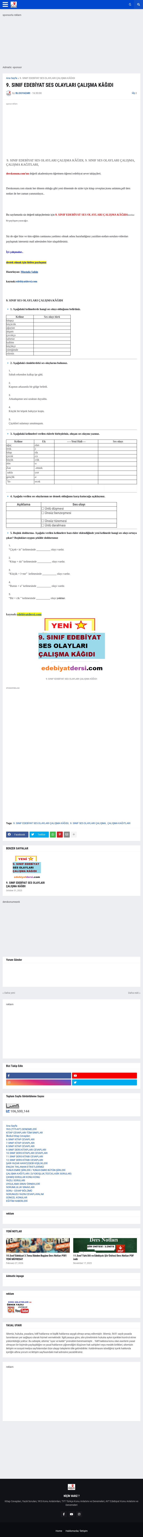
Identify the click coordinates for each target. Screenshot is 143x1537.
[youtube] (104, 1076)
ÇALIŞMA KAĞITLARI (118, 823)
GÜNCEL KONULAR (16, 1197)
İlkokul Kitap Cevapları (18, 1136)
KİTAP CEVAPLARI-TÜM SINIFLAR (24, 1132)
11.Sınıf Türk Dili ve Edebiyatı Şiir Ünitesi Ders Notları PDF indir (103, 1257)
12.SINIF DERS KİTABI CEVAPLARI (24, 1160)
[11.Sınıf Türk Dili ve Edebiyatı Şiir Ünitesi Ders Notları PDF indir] (105, 1245)
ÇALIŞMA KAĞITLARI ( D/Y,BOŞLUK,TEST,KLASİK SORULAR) (39, 1173)
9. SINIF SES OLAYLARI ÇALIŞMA (88, 823)
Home (59, 1531)
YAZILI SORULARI (15, 1180)
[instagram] (38, 1082)
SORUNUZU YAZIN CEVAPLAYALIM (25, 1194)
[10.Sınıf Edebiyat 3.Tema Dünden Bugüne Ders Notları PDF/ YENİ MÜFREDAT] (38, 1245)
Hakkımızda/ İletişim (77, 1531)
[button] (5, 4)
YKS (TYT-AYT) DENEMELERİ (21, 1129)
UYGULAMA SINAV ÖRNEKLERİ (23, 1183)
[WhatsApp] (53, 835)
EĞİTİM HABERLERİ (17, 1201)
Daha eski (133, 992)
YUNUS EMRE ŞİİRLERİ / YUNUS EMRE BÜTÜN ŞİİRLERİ (35, 1170)
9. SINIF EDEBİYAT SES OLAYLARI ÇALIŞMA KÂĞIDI (47, 78)
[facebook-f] (38, 1076)
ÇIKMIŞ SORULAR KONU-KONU (23, 1177)
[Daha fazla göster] (74, 835)
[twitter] (104, 1082)
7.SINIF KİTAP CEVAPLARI (20, 1143)
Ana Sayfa (11, 78)
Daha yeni (9, 992)
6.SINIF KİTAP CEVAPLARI (20, 1139)
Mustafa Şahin (29, 271)
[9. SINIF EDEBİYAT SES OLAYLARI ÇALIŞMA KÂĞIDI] (26, 867)
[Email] (67, 835)
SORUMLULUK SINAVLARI (20, 1187)
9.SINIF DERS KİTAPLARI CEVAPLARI (26, 1149)
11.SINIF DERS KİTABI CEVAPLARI (24, 1156)
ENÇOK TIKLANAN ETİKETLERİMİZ (25, 1166)
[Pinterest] (60, 835)
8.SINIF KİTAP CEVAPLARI (20, 1146)
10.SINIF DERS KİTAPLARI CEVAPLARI (27, 1153)
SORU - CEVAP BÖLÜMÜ (19, 1190)
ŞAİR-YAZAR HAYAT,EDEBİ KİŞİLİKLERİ (27, 1163)
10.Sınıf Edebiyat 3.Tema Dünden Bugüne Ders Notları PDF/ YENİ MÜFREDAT (36, 1257)
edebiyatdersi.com (26, 281)
